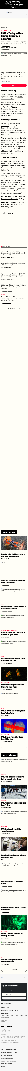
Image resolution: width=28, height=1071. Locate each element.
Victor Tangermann (7, 291)
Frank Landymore (6, 267)
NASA (6, 27)
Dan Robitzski (5, 558)
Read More (14, 308)
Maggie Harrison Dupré (8, 257)
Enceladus (4, 109)
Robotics (3, 774)
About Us (5, 1007)
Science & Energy (5, 552)
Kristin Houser (6, 46)
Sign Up (14, 85)
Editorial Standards (9, 1010)
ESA (2, 957)
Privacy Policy (5, 1017)
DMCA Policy (4, 1020)
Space (2, 27)
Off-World (4, 826)
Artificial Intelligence (9, 1052)
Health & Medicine (7, 1058)
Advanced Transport (8, 1050)
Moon (2, 578)
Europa (14, 107)
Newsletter (6, 1004)
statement (5, 126)
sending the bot (6, 113)
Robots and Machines (8, 1061)
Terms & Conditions (6, 1019)
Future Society (5, 682)
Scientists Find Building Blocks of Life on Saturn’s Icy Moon (12, 204)
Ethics (3, 249)
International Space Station (9, 630)
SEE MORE (14, 747)
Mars (2, 905)
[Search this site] (26, 14)
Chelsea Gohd (5, 585)
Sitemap (3, 1021)
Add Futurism (5, 49)
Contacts (5, 1014)
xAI (2, 261)
